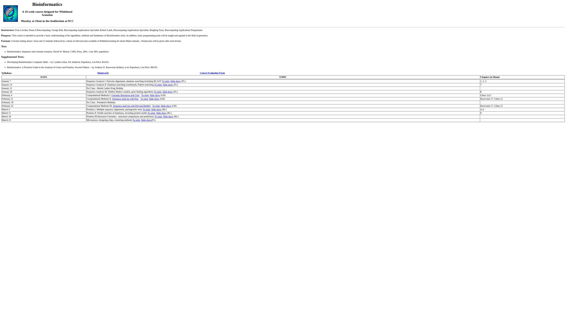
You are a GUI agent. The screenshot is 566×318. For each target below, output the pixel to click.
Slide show (175, 81)
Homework (103, 73)
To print (165, 81)
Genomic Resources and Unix (125, 95)
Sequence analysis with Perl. (125, 99)
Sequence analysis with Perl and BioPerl (131, 106)
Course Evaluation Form (212, 73)
